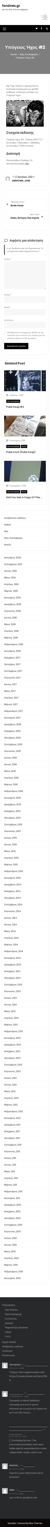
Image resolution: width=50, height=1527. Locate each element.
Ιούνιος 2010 (10, 1244)
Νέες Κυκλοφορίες (13, 401)
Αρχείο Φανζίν (9, 1342)
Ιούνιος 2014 (10, 924)
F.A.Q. (8, 1336)
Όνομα (8, 294)
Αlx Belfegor (16, 1393)
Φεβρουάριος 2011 (13, 1191)
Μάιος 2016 (10, 771)
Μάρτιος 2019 (11, 591)
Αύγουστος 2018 (12, 611)
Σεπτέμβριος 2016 (13, 744)
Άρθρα (7, 524)
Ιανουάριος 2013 (12, 1038)
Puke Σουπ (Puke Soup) (21, 452)
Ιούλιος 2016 (10, 757)
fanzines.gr (11, 6)
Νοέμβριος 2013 (12, 971)
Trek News (29, 1465)
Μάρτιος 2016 (11, 784)
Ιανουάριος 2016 (12, 797)
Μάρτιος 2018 (11, 637)
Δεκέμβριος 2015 (12, 804)
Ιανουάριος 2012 (12, 1118)
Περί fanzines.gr (13, 1314)
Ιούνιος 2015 (10, 844)
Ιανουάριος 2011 (12, 1198)
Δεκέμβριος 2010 (12, 1204)
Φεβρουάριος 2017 (13, 711)
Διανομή (9, 1323)
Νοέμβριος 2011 (12, 1131)
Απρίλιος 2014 (11, 938)
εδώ (27, 163)
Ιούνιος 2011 (10, 1164)
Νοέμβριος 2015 (12, 811)
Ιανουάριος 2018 (12, 651)
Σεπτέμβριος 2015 (13, 824)
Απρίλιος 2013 (11, 1018)
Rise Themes (35, 1523)
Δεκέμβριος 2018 (12, 604)
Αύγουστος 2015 (12, 831)
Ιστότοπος (8, 320)
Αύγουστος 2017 (12, 677)
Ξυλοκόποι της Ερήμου (36, 1364)
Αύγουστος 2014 (12, 911)
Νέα (6, 531)
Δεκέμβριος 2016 (12, 724)
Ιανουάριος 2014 (12, 958)
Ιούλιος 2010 (10, 1238)
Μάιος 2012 (10, 1091)
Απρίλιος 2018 (11, 631)
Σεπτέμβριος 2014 (13, 904)
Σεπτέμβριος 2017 (13, 671)
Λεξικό (8, 1332)
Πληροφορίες (8, 1305)
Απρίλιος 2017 (11, 697)
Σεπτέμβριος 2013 (13, 984)
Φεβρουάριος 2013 (13, 1031)
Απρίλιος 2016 (11, 777)
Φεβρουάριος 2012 (13, 1111)
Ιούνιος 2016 (10, 764)
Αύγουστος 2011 (12, 1151)
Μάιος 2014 (10, 931)
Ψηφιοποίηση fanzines (16, 1327)
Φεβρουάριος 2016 (13, 791)
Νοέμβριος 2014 (12, 891)
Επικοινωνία (8, 1355)
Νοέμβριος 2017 (12, 657)
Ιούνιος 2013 (10, 1004)
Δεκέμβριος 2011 (12, 1124)
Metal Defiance (35, 1393)
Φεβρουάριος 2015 (13, 871)
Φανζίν (24, 446)
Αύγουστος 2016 (12, 751)
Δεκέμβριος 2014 (12, 884)
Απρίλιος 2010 (11, 1258)
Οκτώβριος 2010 (12, 1218)
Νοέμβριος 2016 (12, 731)
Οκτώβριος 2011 (12, 1138)
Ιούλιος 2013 (10, 998)
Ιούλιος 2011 (10, 1158)
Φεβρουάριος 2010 (13, 1271)
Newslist (12, 1523)
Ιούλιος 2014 (10, 918)
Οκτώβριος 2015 (12, 817)
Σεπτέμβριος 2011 (13, 1144)
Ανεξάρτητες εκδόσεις (15, 518)
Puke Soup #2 (15, 407)
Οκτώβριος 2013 (12, 978)
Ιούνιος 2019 (10, 571)
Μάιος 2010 (10, 1251)
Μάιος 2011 (9, 1171)
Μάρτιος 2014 (11, 944)
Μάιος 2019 (10, 577)
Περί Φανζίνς (11, 1309)
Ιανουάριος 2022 (12, 557)
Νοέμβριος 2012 (12, 1051)
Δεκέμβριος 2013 (12, 964)
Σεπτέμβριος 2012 (13, 1064)
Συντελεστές (11, 1318)
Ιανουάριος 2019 (12, 597)
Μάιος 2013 (10, 1011)
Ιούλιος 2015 (10, 837)
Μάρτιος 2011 (10, 1184)
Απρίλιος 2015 (11, 857)
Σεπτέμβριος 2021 (13, 564)
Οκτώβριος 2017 (12, 664)
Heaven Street (27, 1489)
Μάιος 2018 (10, 624)
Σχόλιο (8, 259)
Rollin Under (15, 1433)
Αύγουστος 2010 (12, 1231)
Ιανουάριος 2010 (12, 1278)
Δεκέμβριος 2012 (12, 1044)
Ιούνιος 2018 (10, 617)
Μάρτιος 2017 (11, 704)
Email (7, 307)
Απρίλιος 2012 (11, 1098)
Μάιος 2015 (10, 851)
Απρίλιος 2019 (11, 584)
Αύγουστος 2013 (12, 991)
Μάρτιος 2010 (11, 1264)
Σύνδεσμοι (7, 1351)
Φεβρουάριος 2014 (13, 951)
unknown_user (21, 180)
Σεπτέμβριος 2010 (13, 1224)
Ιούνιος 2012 (10, 1084)
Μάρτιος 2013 (11, 1024)
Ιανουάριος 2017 (12, 717)
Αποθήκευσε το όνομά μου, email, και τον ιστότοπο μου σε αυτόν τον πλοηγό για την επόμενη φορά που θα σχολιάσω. (26, 335)
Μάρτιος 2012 (11, 1104)
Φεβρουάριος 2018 (13, 644)
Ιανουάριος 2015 (12, 878)
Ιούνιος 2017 (10, 684)
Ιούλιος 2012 (10, 1078)
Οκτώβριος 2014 (12, 898)
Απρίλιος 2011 (11, 1178)
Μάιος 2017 (10, 691)
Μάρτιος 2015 (11, 864)
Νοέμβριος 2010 (12, 1211)
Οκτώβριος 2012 (12, 1058)
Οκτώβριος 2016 (12, 737)
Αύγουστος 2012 (12, 1071)
